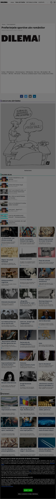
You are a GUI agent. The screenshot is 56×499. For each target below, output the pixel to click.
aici (30, 471)
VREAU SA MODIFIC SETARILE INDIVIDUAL (28, 494)
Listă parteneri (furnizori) (7, 486)
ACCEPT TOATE (28, 490)
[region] (28, 477)
